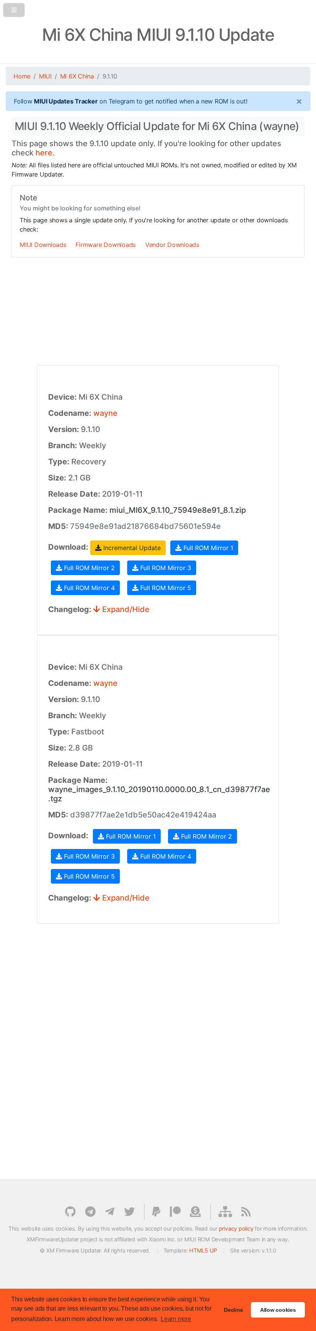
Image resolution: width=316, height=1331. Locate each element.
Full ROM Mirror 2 (88, 568)
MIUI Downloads (43, 245)
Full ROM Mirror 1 (207, 548)
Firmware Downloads (106, 245)
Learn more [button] (176, 1319)
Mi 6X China (77, 76)
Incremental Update (131, 548)
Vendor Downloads (172, 245)
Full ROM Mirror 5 (164, 588)
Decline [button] (233, 1310)
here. (45, 152)
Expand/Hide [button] (125, 609)
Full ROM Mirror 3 (164, 568)
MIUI (45, 76)
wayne (105, 413)
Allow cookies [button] (278, 1310)
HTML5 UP (203, 1250)
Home (21, 76)
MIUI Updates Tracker (65, 101)
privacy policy (236, 1228)
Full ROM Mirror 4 (88, 588)
